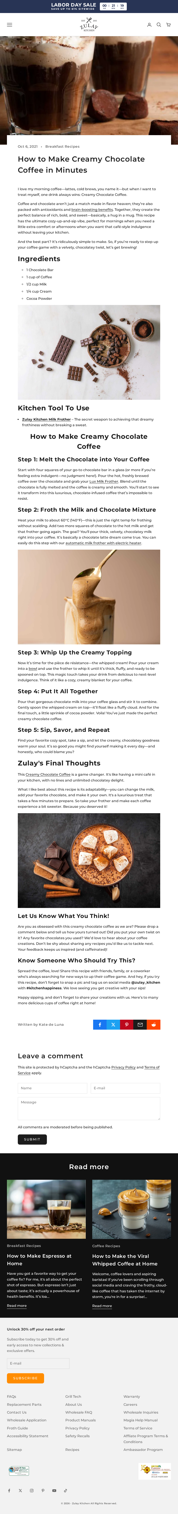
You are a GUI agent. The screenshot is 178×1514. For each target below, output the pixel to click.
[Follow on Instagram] (32, 1490)
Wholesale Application (26, 1420)
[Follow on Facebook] (9, 1490)
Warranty (132, 1396)
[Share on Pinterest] (127, 1024)
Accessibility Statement (27, 1436)
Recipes (72, 1450)
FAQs (11, 1396)
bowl (33, 669)
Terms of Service (138, 1428)
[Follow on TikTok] (65, 1490)
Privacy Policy (123, 1067)
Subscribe (25, 1378)
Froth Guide (17, 1428)
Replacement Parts (24, 1405)
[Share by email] (140, 1024)
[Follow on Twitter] (20, 1490)
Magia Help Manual (141, 1420)
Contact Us (16, 1412)
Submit (32, 1139)
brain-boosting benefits (92, 210)
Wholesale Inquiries (141, 1412)
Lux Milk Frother (103, 481)
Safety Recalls (77, 1436)
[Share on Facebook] (100, 1024)
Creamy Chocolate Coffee (48, 774)
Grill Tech (73, 1396)
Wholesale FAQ (78, 1412)
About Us (73, 1405)
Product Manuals (80, 1420)
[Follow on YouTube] (54, 1490)
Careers (130, 1405)
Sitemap (14, 1450)
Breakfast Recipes (62, 146)
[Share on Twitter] (113, 1024)
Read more (17, 1306)
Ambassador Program (143, 1450)
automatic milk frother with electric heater (103, 543)
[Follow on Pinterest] (43, 1490)
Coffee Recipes (106, 1246)
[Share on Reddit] (153, 1024)
